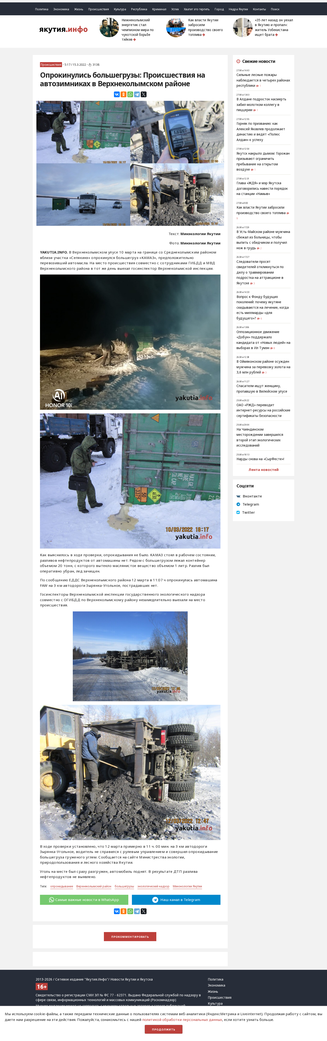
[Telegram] (137, 94)
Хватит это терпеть (197, 9)
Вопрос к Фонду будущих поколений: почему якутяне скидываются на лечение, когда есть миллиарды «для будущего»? (263, 307)
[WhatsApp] (130, 94)
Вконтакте (252, 496)
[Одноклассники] (123, 94)
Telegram (250, 504)
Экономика (61, 9)
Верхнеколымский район (93, 886)
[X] (144, 94)
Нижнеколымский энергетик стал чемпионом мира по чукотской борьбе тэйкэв (138, 30)
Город (219, 9)
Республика (139, 9)
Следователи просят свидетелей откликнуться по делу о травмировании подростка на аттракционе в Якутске (260, 272)
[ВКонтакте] (117, 94)
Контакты (259, 9)
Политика (41, 9)
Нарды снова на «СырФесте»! (260, 459)
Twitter (248, 512)
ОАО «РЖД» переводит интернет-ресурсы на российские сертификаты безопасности (263, 410)
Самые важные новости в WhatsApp (87, 899)
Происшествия (98, 9)
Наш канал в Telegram (179, 899)
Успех (175, 9)
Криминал (159, 9)
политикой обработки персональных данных (182, 1019)
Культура (120, 9)
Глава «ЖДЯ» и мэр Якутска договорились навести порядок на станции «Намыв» (262, 188)
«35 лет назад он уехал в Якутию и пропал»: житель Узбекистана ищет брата (274, 27)
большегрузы (124, 886)
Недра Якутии (238, 9)
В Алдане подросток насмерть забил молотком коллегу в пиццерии (261, 104)
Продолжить (163, 1029)
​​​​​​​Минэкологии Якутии (187, 886)
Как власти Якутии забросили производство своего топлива (205, 27)
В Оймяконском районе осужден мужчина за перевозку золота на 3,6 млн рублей (263, 366)
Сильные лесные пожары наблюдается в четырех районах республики (263, 80)
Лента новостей (263, 469)
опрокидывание (61, 886)
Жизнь (78, 9)
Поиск (275, 9)
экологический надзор (153, 886)
